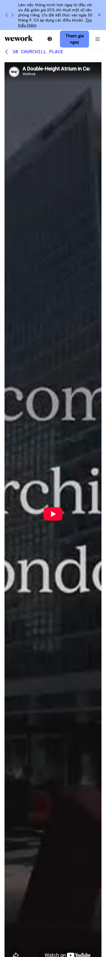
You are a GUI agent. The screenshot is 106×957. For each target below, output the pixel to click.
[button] (97, 39)
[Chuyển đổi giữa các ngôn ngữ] (49, 39)
